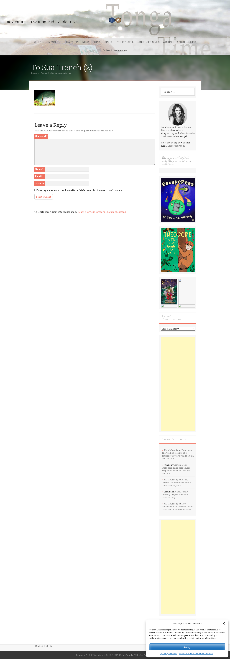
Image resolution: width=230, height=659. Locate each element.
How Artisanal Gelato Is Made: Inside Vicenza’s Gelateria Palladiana (177, 506)
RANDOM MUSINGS (148, 42)
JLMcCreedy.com (175, 145)
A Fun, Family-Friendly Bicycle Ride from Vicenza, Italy (176, 482)
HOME (192, 42)
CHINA (96, 42)
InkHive (93, 655)
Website (39, 183)
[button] (223, 623)
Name (39, 169)
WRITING (168, 42)
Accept (187, 647)
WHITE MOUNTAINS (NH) (48, 42)
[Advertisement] (178, 384)
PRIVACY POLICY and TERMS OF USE (196, 653)
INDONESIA (82, 42)
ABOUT (181, 42)
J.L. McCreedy (64, 72)
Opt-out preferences (168, 653)
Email (39, 176)
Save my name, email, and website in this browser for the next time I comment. (81, 190)
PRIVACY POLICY (43, 645)
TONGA (108, 42)
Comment (41, 136)
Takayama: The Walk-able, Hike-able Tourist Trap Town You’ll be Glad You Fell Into (178, 454)
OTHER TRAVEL (124, 42)
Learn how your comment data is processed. (102, 211)
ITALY (69, 42)
